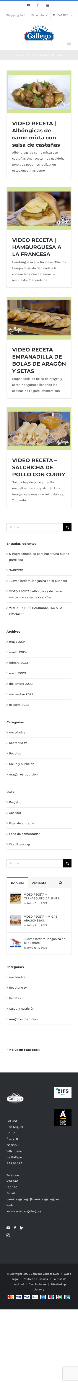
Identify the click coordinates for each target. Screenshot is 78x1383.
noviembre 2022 (21, 694)
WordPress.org (19, 844)
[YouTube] (8, 1227)
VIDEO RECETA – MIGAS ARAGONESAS (40, 918)
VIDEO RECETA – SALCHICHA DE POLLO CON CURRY (38, 467)
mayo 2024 (17, 642)
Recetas (15, 753)
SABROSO (16, 570)
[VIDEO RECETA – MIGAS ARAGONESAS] (15, 918)
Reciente (38, 883)
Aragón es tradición (23, 774)
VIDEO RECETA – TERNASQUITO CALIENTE (41, 896)
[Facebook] (15, 1227)
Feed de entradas (22, 823)
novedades (17, 732)
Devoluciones (37, 1284)
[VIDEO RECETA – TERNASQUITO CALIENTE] (15, 895)
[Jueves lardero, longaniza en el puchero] (15, 940)
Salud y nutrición (21, 764)
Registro (15, 802)
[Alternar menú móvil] (69, 43)
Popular (17, 883)
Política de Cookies (35, 1278)
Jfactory (39, 1289)
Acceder (15, 813)
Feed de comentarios (24, 834)
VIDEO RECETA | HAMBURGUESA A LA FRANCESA (36, 247)
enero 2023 (17, 673)
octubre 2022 (19, 705)
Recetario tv (18, 743)
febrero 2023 (18, 663)
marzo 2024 (18, 652)
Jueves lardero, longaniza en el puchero (38, 581)
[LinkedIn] (21, 1227)
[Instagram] (8, 1235)
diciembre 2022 (21, 684)
